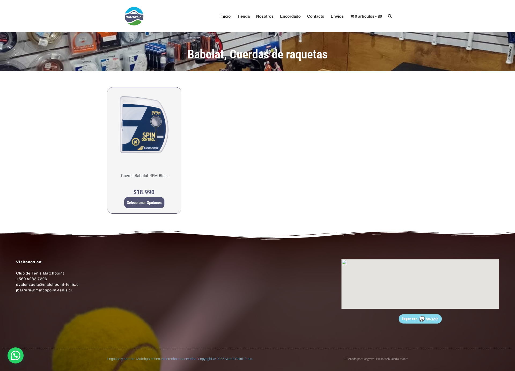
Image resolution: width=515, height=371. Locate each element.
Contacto (315, 16)
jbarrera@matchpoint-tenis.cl (44, 290)
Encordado (290, 16)
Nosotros (265, 16)
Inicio (225, 16)
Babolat (205, 54)
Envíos (337, 16)
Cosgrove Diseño (373, 359)
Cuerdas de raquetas (279, 54)
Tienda (243, 16)
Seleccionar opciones (144, 202)
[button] (16, 355)
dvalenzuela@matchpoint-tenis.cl (48, 285)
